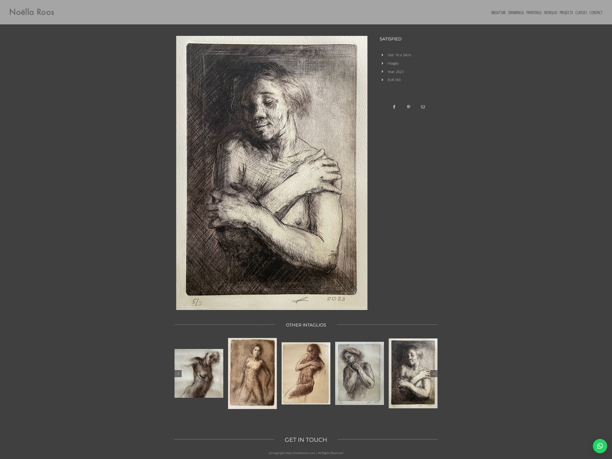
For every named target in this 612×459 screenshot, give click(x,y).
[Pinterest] (408, 107)
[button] (600, 446)
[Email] (423, 107)
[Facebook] (394, 107)
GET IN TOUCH (306, 439)
